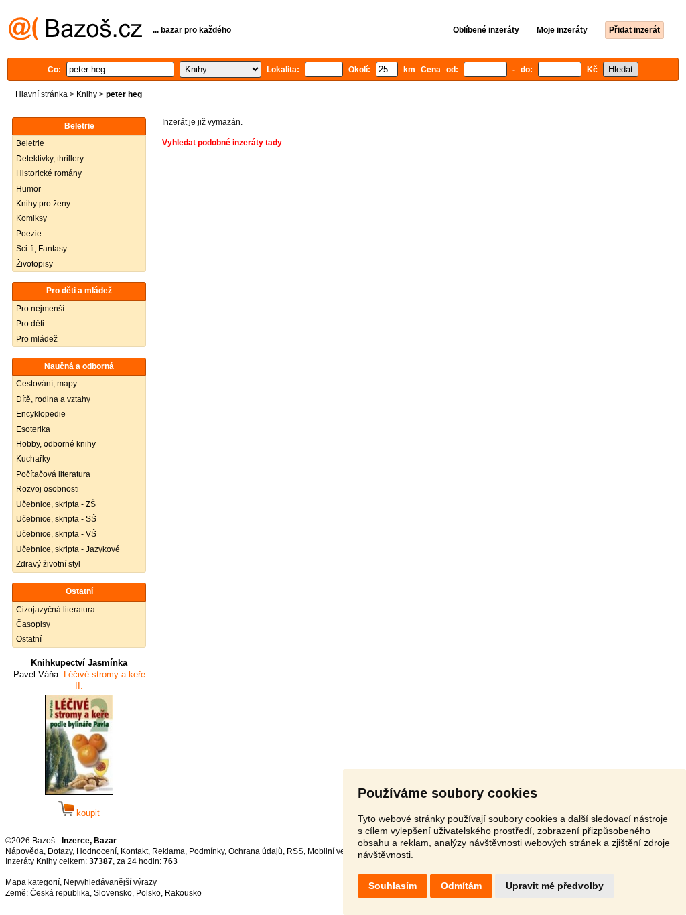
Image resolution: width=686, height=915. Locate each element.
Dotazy (60, 851)
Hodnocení (96, 851)
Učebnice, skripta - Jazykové (68, 549)
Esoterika (33, 429)
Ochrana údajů (255, 851)
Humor (28, 189)
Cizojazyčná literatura (55, 609)
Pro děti (30, 323)
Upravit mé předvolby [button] (555, 885)
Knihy (86, 94)
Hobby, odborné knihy (56, 444)
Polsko (148, 893)
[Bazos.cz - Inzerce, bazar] (75, 37)
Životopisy (34, 264)
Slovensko (113, 893)
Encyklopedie (41, 414)
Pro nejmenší (40, 308)
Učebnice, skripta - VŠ (56, 534)
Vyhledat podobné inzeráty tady (222, 142)
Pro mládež (37, 339)
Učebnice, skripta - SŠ (56, 519)
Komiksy (31, 218)
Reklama (168, 851)
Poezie (29, 233)
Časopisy (33, 624)
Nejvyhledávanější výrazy (110, 882)
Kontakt (134, 851)
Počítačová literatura (53, 474)
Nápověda (24, 851)
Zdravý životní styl (48, 564)
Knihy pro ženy (43, 203)
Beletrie (30, 143)
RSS (295, 851)
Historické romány (49, 173)
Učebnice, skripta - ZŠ (56, 504)
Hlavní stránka (41, 94)
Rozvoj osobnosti (47, 489)
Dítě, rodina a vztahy (53, 399)
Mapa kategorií (32, 882)
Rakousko (183, 893)
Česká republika (60, 893)
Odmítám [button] (461, 885)
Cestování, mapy (46, 384)
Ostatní (29, 639)
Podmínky (206, 851)
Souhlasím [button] (392, 885)
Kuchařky (33, 459)
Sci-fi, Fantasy (41, 248)
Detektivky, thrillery (50, 158)
